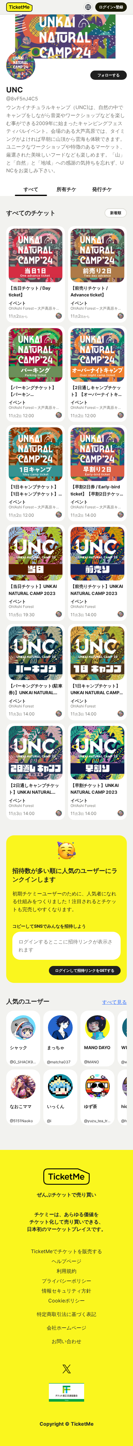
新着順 (115, 212)
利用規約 (66, 1271)
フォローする (108, 75)
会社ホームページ (66, 1328)
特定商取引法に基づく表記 (66, 1314)
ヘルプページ (66, 1261)
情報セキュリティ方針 (66, 1291)
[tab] (31, 189)
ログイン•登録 (111, 7)
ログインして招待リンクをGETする (84, 970)
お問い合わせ (66, 1341)
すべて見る (114, 1002)
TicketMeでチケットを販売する (66, 1251)
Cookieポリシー (66, 1300)
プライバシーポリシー (66, 1281)
